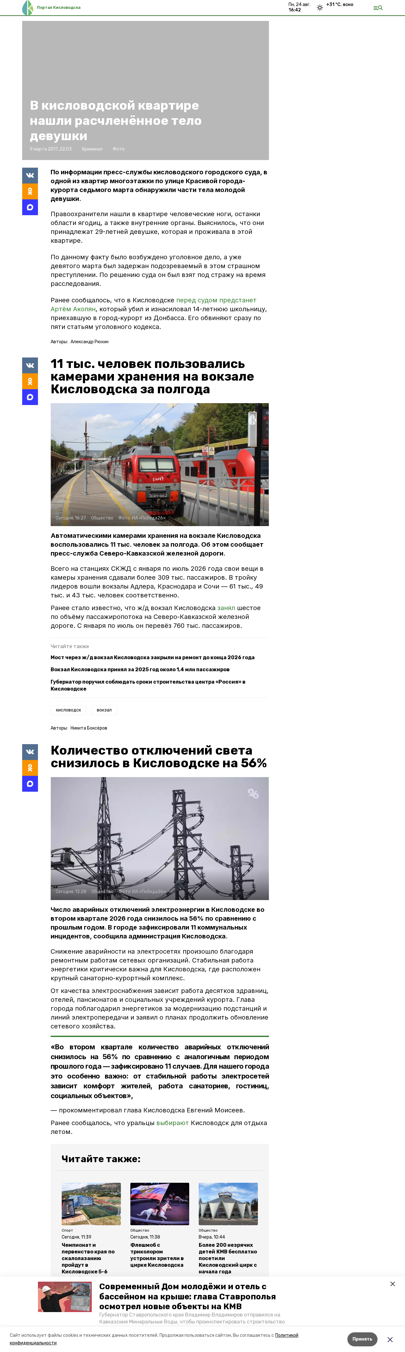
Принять (362, 1339)
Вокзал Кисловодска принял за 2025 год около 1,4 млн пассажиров (140, 669)
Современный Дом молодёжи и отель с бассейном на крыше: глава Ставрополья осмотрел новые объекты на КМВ (187, 1296)
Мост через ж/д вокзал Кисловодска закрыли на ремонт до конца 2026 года (153, 657)
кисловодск (68, 710)
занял (227, 608)
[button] (65, 1297)
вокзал (104, 710)
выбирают (172, 1123)
